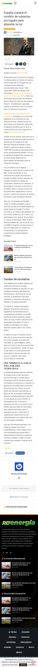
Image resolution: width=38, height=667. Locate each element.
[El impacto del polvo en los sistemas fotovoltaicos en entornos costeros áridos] (8, 248)
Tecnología (25, 637)
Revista (31, 647)
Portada (14, 632)
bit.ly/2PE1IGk (22, 73)
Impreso (19, 652)
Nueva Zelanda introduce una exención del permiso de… (23, 257)
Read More (32, 665)
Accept (23, 665)
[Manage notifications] (33, 662)
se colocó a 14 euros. (17, 132)
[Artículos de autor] (19, 466)
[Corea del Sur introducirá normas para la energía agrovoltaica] (8, 269)
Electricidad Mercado (9, 28)
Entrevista (20, 647)
